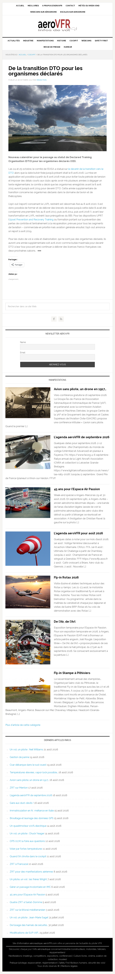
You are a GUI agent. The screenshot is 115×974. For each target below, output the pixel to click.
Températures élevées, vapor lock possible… (34, 772)
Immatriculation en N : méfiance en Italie (32, 810)
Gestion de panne (19, 757)
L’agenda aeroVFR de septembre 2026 (81, 437)
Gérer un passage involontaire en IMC (30, 887)
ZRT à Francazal (19, 864)
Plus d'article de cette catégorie (22, 725)
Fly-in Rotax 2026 (66, 577)
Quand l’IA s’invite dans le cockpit (28, 856)
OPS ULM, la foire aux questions (27, 841)
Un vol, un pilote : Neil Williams (26, 749)
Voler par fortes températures (26, 848)
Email (22, 352)
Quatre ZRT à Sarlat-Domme (26, 902)
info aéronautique (41, 949)
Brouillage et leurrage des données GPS (31, 818)
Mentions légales (69, 966)
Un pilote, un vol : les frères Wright (28, 879)
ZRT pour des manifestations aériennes (31, 871)
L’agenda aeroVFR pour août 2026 (78, 533)
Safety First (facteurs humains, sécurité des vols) (82, 963)
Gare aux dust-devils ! (22, 803)
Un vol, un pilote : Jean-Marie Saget (29, 917)
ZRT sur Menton (19, 787)
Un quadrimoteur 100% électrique (28, 825)
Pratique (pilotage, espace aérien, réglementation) (34, 963)
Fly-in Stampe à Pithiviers (72, 673)
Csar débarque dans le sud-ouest (28, 764)
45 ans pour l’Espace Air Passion (77, 489)
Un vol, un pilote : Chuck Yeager (27, 833)
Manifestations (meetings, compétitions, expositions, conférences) (40, 956)
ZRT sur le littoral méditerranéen (27, 909)
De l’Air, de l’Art (64, 621)
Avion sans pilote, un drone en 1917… (80, 389)
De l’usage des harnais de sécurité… (29, 925)
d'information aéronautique (30, 943)
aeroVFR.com (50, 943)
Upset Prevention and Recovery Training (31, 219)
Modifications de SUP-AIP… (24, 932)
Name (23, 342)
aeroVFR (57, 25)
